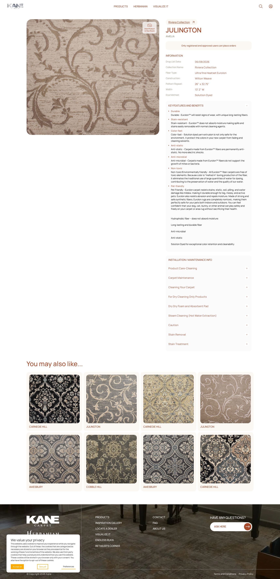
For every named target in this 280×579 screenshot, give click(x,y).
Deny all (42, 566)
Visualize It (103, 534)
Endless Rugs (104, 540)
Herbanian (140, 6)
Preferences (68, 566)
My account (271, 6)
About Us (159, 528)
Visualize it (160, 6)
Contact (159, 517)
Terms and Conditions (225, 573)
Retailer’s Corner (107, 546)
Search (261, 6)
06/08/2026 (202, 62)
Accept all (17, 566)
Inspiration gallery (108, 523)
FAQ (155, 523)
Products (121, 6)
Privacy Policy (246, 573)
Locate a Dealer (106, 528)
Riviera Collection (179, 22)
